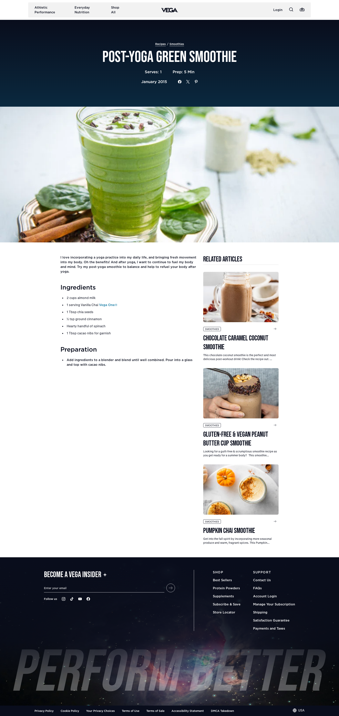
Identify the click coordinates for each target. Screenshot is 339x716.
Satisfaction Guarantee (271, 620)
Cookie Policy (70, 710)
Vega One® (108, 305)
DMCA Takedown (222, 710)
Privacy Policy (44, 710)
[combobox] (298, 710)
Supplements (223, 596)
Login (277, 10)
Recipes (160, 43)
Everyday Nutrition (82, 10)
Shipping (260, 612)
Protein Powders (226, 588)
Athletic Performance (45, 10)
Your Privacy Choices (100, 710)
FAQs (257, 588)
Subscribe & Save (227, 604)
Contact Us (262, 580)
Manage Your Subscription (274, 604)
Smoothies (177, 43)
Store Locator (224, 612)
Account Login (265, 596)
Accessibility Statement (187, 710)
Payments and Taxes (269, 628)
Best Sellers (222, 580)
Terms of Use (130, 710)
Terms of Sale (155, 710)
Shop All (115, 10)
